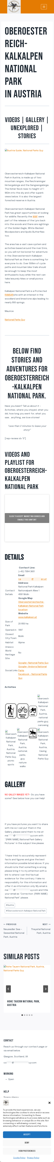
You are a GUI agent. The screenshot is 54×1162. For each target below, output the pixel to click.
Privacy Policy (33, 1158)
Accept (27, 1134)
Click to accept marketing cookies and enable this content (27, 518)
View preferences (27, 1151)
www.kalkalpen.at (27, 617)
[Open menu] (44, 6)
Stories (27, 136)
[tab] (22, 1015)
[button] (49, 1102)
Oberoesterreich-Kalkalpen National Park (25, 911)
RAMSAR (9, 295)
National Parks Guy (15, 320)
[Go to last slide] (8, 989)
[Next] (45, 989)
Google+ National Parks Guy (33, 663)
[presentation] (27, 980)
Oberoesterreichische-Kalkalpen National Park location (31, 606)
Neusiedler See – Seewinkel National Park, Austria (14, 931)
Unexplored (25, 128)
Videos (12, 120)
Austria (28, 94)
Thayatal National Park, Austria (40, 929)
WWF (35, 217)
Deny (27, 1142)
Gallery (35, 120)
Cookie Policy (19, 1158)
